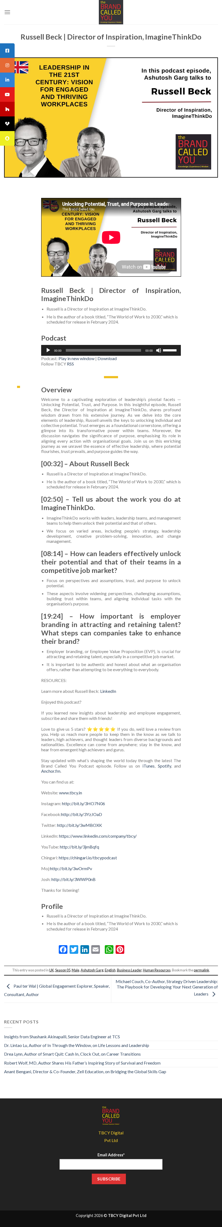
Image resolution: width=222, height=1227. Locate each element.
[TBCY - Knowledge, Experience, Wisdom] (111, 12)
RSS (70, 363)
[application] (111, 350)
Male (75, 970)
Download (107, 358)
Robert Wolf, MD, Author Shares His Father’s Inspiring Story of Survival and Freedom (82, 1062)
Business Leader (129, 970)
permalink (201, 970)
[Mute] (158, 350)
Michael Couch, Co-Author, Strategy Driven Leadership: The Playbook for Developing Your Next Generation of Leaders (167, 987)
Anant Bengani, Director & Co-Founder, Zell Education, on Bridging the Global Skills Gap (85, 1071)
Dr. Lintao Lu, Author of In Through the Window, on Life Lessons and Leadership (76, 1045)
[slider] (170, 350)
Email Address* (111, 1155)
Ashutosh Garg (92, 970)
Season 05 (62, 970)
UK (51, 970)
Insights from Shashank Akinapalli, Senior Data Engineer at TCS (62, 1036)
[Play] (48, 350)
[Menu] (7, 12)
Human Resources (157, 970)
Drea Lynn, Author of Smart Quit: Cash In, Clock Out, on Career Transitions (72, 1053)
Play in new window (76, 358)
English (110, 970)
